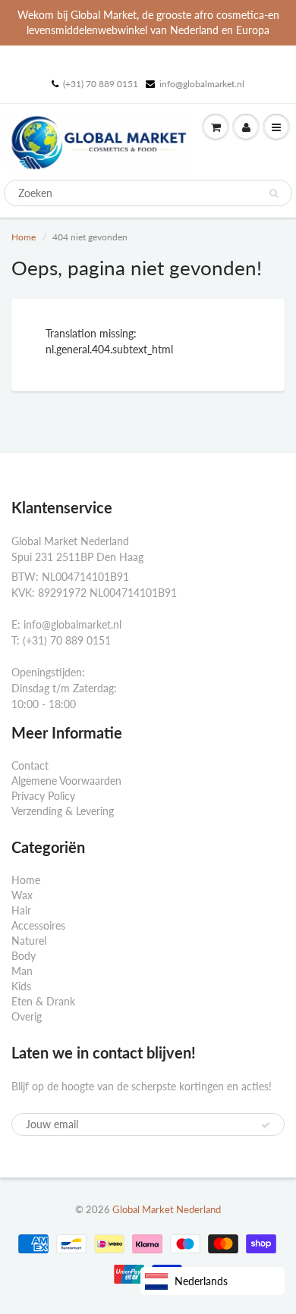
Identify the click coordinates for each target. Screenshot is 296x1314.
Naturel (28, 940)
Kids (21, 986)
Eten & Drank (43, 1001)
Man (22, 970)
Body (23, 955)
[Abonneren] (265, 1125)
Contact (30, 765)
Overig (26, 1016)
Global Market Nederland (166, 1209)
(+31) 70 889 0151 (100, 83)
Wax (22, 895)
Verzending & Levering (62, 810)
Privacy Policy (43, 795)
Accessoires (38, 925)
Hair (21, 910)
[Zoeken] (274, 193)
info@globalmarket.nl (201, 83)
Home (23, 237)
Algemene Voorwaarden (66, 780)
